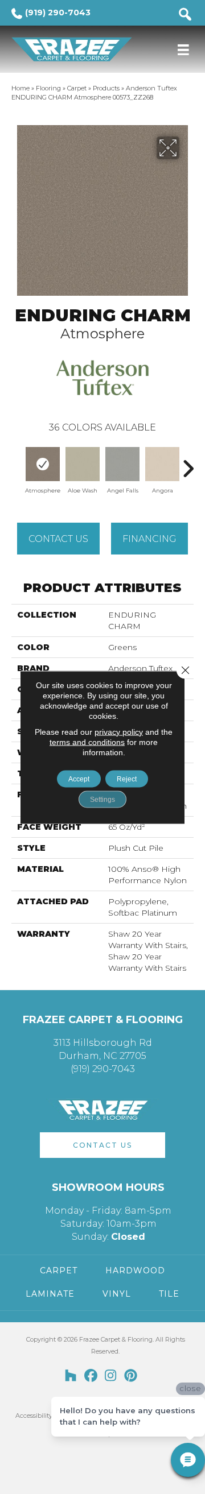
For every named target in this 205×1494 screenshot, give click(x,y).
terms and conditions (87, 741)
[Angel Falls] (122, 464)
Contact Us (58, 538)
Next (187, 463)
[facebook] (91, 1376)
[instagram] (110, 1376)
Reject (127, 779)
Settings (102, 799)
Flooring (48, 88)
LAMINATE (50, 1294)
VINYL (116, 1294)
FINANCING (149, 538)
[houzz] (71, 1376)
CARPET (58, 1270)
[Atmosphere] (43, 464)
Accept (78, 779)
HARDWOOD (135, 1270)
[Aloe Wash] (82, 464)
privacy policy (119, 731)
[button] (102, 1145)
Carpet (77, 88)
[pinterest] (130, 1376)
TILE (169, 1294)
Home (20, 88)
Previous (17, 463)
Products (106, 88)
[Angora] (162, 464)
